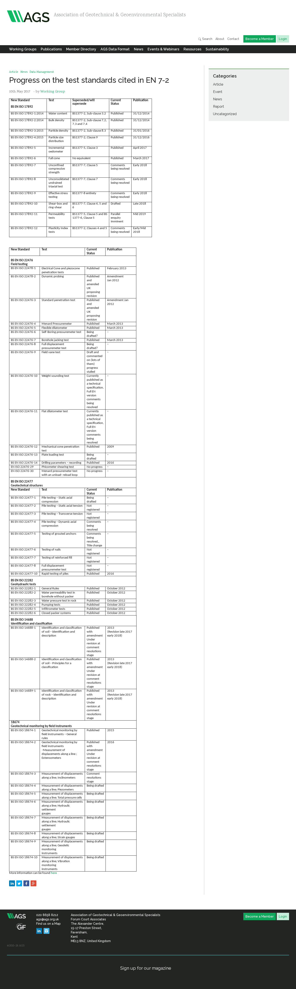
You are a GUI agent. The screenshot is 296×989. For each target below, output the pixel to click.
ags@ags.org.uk (47, 919)
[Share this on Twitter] (19, 883)
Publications (51, 49)
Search (206, 39)
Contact (233, 39)
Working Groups (22, 49)
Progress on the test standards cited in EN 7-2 (89, 80)
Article (13, 72)
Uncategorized (225, 114)
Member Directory (81, 49)
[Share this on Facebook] (26, 883)
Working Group (52, 91)
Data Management (41, 72)
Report (218, 106)
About (219, 39)
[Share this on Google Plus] (33, 883)
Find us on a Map (48, 923)
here (54, 873)
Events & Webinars (163, 49)
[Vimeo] (46, 931)
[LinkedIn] (39, 931)
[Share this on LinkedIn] (12, 883)
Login (283, 39)
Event (217, 92)
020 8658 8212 (47, 915)
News (138, 49)
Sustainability (217, 49)
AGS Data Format (115, 49)
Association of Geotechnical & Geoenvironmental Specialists (120, 15)
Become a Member (260, 39)
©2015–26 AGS (15, 946)
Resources (192, 49)
